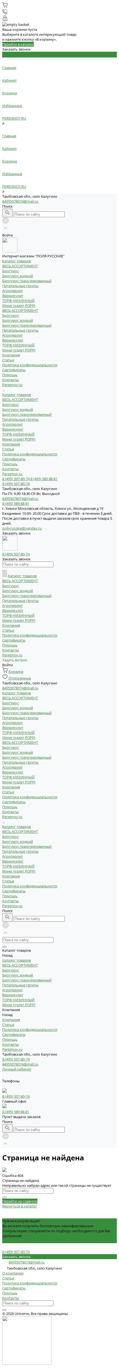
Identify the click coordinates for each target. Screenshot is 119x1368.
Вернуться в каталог (19, 1206)
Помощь (9, 463)
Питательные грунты (20, 285)
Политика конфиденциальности (29, 364)
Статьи (8, 359)
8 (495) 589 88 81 (15, 1111)
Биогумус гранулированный (26, 280)
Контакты (10, 468)
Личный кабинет (16, 1069)
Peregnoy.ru (12, 473)
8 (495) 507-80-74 (16, 1059)
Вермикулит (12, 295)
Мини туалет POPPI (18, 305)
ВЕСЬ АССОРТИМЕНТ (20, 265)
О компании (13, 1273)
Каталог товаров (16, 394)
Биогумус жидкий (17, 275)
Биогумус (10, 270)
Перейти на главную (19, 1201)
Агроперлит (12, 290)
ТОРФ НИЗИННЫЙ (18, 300)
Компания (11, 444)
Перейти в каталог (18, 44)
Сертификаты (13, 369)
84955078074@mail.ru (20, 201)
